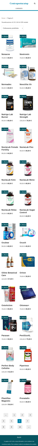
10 (20, 427)
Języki (19, 437)
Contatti (19, 8)
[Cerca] (34, 3)
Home (3, 18)
